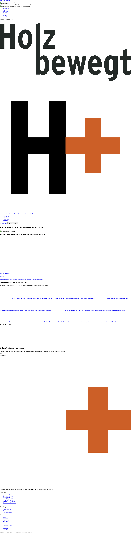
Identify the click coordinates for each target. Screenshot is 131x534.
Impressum (5, 528)
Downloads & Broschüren (9, 503)
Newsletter (5, 518)
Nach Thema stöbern (8, 500)
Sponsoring (5, 521)
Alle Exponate (6, 497)
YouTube (5, 16)
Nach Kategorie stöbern (8, 498)
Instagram (5, 15)
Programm (5, 510)
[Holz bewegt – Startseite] (65, 487)
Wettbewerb (6, 219)
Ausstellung (6, 216)
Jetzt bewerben (3, 223)
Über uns (5, 522)
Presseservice (6, 520)
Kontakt (2, 22)
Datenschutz (6, 526)
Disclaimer (5, 529)
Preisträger (5, 220)
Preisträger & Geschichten (9, 501)
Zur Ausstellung (7, 509)
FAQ (4, 504)
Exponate (5, 217)
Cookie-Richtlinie (7, 525)
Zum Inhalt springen (5, 0)
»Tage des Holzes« (7, 512)
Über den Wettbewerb (8, 496)
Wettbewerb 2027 (7, 494)
